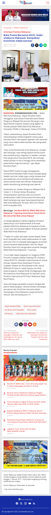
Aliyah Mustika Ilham (13, 306)
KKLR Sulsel (31, 310)
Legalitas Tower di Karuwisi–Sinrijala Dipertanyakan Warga (21, 430)
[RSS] (35, 324)
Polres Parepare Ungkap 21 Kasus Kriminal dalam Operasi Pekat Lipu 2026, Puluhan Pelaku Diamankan (26, 403)
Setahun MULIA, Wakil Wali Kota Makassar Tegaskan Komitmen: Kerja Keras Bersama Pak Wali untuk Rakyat (24, 213)
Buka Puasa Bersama (32, 306)
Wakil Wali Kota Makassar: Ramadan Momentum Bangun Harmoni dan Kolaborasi (37, 335)
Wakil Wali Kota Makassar (26, 313)
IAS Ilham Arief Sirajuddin (14, 310)
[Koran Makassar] (26, 2)
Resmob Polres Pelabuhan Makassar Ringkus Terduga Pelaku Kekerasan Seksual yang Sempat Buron (26, 394)
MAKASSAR (9, 113)
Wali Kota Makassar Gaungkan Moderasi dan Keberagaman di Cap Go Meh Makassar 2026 (13, 335)
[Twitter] (21, 324)
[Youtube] (30, 324)
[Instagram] (25, 324)
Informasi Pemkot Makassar (17, 32)
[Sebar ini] (32, 45)
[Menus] (4, 2)
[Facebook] (16, 324)
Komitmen (9, 313)
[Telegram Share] (41, 45)
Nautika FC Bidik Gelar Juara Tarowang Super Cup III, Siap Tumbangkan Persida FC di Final (27, 385)
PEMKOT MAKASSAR (10, 46)
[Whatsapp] (45, 45)
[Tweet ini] (37, 45)
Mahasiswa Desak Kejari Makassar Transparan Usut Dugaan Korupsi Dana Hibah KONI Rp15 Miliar (27, 421)
